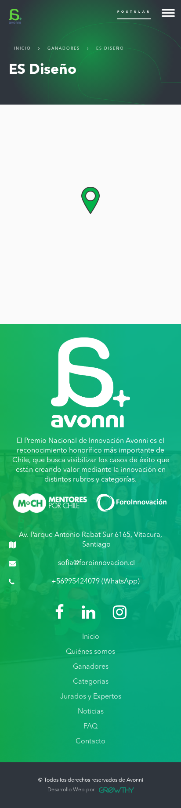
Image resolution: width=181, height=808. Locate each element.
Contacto (90, 741)
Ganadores (63, 49)
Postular (134, 12)
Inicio (22, 49)
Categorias (91, 681)
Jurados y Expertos (90, 696)
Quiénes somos (90, 652)
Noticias (91, 711)
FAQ (90, 726)
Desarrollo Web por (70, 790)
